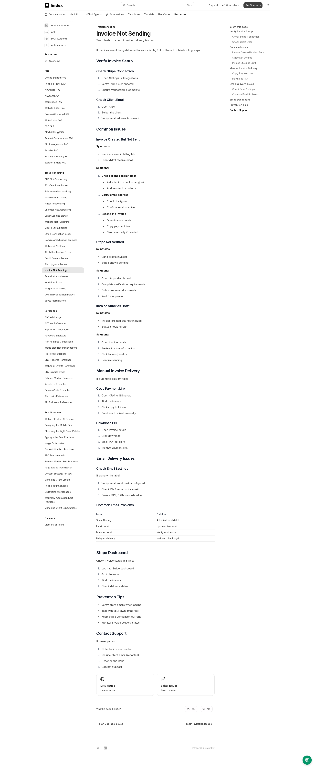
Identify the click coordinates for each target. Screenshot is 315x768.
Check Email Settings (243, 89)
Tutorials (149, 14)
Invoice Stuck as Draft (244, 62)
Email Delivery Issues (242, 83)
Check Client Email (242, 41)
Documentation (57, 14)
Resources (180, 14)
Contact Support (239, 110)
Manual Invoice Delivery (243, 68)
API (76, 14)
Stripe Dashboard (240, 99)
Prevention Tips (239, 104)
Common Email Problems (245, 94)
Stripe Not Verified (242, 57)
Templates (134, 14)
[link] (125, 685)
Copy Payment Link (242, 73)
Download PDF (240, 78)
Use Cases (164, 14)
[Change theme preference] (267, 5)
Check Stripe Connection (246, 36)
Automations (117, 14)
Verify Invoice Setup (241, 31)
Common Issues (239, 47)
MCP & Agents (93, 14)
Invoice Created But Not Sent (248, 52)
